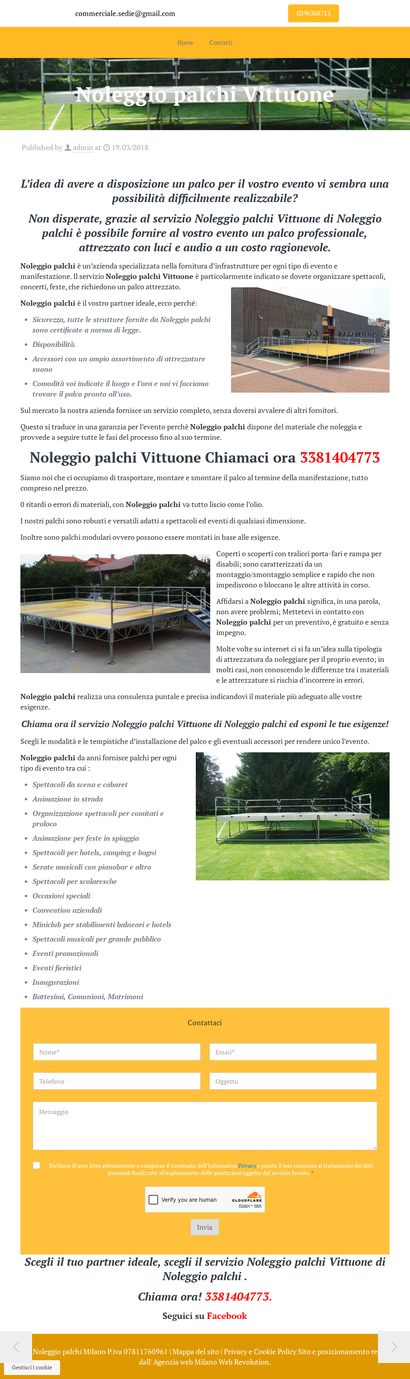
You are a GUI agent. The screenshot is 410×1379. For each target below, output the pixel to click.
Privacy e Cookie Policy (260, 1351)
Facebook (227, 1315)
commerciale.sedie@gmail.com (125, 13)
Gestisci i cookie (32, 1367)
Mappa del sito (196, 1351)
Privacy (247, 1165)
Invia (205, 1227)
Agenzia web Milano (185, 1362)
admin (83, 147)
